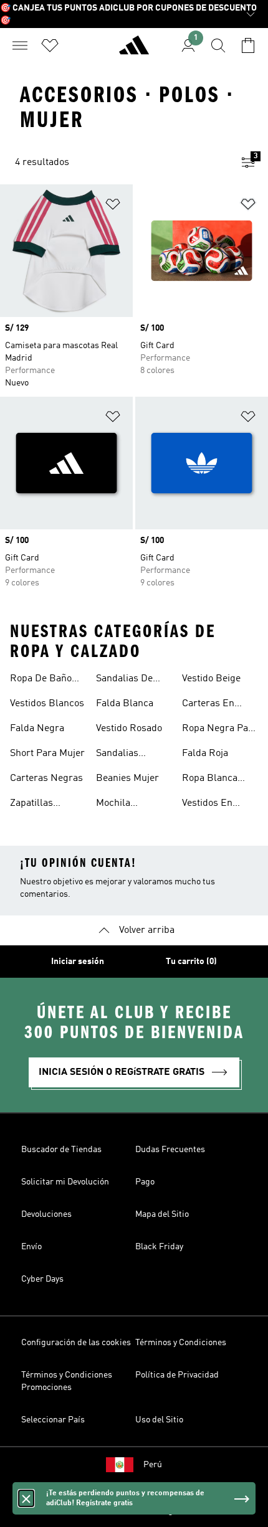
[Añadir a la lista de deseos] (113, 206)
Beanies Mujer (127, 778)
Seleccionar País (53, 1420)
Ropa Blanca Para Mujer (209, 779)
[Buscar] (218, 45)
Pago (145, 1182)
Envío (31, 1246)
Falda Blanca (124, 704)
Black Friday (159, 1246)
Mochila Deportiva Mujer (131, 804)
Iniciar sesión (77, 961)
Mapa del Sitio (162, 1214)
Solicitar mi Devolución (65, 1182)
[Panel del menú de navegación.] (20, 45)
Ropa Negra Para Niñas (219, 730)
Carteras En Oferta (208, 705)
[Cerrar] (26, 1498)
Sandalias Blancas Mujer (128, 755)
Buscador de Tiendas (61, 1149)
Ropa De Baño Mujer (41, 680)
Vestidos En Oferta (207, 804)
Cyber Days (42, 1279)
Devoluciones (46, 1214)
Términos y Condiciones (180, 1342)
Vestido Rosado (129, 729)
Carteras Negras (46, 778)
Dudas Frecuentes (170, 1149)
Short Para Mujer (47, 754)
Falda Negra (37, 729)
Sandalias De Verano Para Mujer (124, 680)
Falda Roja (205, 754)
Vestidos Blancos (47, 704)
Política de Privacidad (177, 1375)
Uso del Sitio (159, 1420)
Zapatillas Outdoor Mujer (41, 804)
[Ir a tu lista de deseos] (50, 45)
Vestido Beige (211, 679)
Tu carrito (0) (191, 961)
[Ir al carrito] (248, 45)
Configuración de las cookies (76, 1342)
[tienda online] (134, 50)
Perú (152, 1464)
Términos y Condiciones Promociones (66, 1381)
